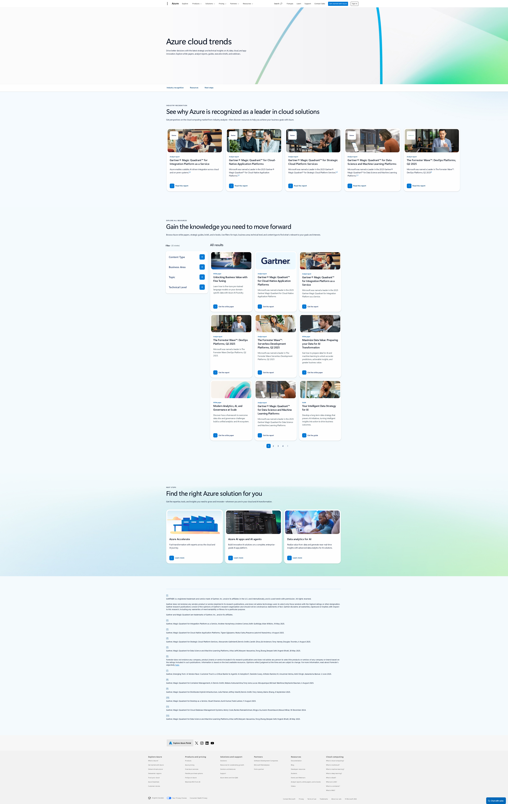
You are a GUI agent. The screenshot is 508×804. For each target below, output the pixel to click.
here (177, 665)
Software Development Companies (266, 761)
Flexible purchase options (194, 773)
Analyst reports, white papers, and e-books (306, 782)
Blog (292, 765)
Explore (185, 3)
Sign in (354, 3)
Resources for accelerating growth (232, 765)
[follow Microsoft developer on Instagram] (201, 743)
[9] (167, 688)
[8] (167, 679)
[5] (167, 647)
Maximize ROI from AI (192, 782)
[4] (167, 638)
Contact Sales (319, 3)
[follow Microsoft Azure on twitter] (196, 743)
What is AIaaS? (331, 778)
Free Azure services (191, 769)
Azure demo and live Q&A (229, 778)
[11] (167, 706)
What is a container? (333, 786)
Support (308, 3)
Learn (299, 3)
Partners (233, 3)
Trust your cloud (154, 778)
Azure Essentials (153, 782)
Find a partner (259, 769)
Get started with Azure (338, 3)
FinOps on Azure (191, 778)
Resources (247, 3)
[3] (167, 629)
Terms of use (311, 799)
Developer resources (298, 769)
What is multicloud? (333, 765)
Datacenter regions (154, 773)
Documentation (296, 761)
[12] (167, 715)
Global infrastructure (155, 769)
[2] (167, 620)
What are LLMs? (331, 782)
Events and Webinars (298, 778)
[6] (167, 656)
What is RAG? (330, 790)
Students (294, 773)
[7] (167, 670)
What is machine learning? (335, 769)
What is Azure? (153, 761)
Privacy (301, 799)
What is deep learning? (334, 773)
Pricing (221, 3)
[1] (167, 595)
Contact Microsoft (289, 799)
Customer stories (154, 786)
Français (290, 3)
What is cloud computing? (335, 761)
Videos (293, 786)
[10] (167, 697)
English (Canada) (158, 798)
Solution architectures (227, 769)
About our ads (336, 799)
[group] (194, 160)
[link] (175, 88)
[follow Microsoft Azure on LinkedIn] (207, 743)
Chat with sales (497, 800)
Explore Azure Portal (182, 743)
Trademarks (324, 799)
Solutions (209, 3)
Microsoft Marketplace (261, 765)
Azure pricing (189, 765)
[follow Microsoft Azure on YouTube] (212, 743)
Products (195, 3)
